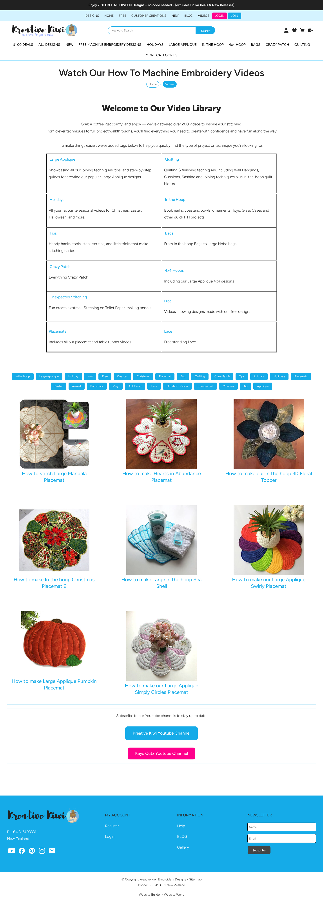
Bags (169, 233)
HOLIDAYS (155, 44)
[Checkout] (311, 30)
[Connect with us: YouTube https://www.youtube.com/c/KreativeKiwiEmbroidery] (11, 852)
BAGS (255, 44)
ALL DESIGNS (49, 44)
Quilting (172, 159)
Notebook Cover (177, 386)
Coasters (228, 386)
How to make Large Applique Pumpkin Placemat (54, 684)
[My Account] (286, 30)
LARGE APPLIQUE (183, 44)
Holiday (73, 376)
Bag (182, 376)
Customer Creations (148, 16)
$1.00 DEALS (23, 44)
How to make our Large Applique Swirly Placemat (268, 582)
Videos (203, 16)
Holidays (279, 376)
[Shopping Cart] (302, 30)
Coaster (122, 376)
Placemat (165, 376)
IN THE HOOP (213, 44)
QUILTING (302, 44)
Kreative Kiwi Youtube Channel (161, 733)
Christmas (143, 376)
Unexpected (205, 386)
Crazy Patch (222, 376)
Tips (241, 376)
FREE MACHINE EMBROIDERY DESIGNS (110, 44)
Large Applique (49, 376)
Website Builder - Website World (161, 894)
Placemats (301, 376)
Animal (76, 386)
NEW (69, 44)
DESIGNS (92, 16)
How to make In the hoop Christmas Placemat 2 (54, 582)
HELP (175, 16)
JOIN (234, 16)
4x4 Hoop (135, 386)
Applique (263, 386)
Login (219, 16)
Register (112, 826)
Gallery (183, 847)
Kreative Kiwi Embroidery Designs (163, 879)
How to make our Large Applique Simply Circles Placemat (161, 688)
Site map (195, 879)
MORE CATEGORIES (162, 55)
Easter (58, 386)
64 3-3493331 (24, 832)
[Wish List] (294, 30)
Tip (246, 386)
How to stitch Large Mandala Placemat (54, 476)
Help (181, 826)
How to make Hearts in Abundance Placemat (161, 476)
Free (105, 376)
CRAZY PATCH (277, 44)
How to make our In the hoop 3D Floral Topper (268, 476)
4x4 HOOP (237, 44)
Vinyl (116, 386)
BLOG (188, 16)
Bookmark (96, 386)
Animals (259, 376)
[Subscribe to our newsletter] (52, 852)
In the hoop (22, 376)
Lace (154, 386)
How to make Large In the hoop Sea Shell (161, 582)
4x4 (90, 376)
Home (109, 16)
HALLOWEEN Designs (127, 5)
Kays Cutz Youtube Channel (161, 753)
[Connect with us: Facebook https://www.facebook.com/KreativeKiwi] (21, 852)
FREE (122, 16)
